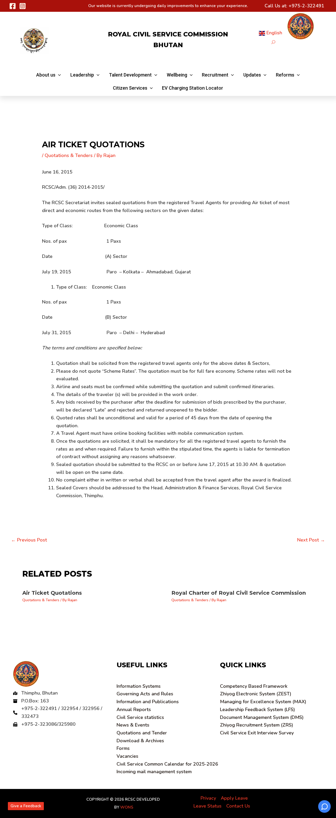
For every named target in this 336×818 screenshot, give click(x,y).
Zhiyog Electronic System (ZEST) (255, 694)
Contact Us (238, 806)
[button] (49, 75)
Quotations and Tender (142, 733)
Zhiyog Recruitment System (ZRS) (256, 725)
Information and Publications (148, 701)
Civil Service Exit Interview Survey (257, 733)
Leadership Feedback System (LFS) (257, 709)
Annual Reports (134, 709)
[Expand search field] (273, 42)
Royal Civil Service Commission (168, 34)
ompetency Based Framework (253, 686)
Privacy (208, 798)
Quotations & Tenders (69, 155)
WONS (126, 807)
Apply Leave (234, 798)
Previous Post (29, 540)
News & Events (133, 725)
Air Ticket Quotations (52, 593)
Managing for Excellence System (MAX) (263, 701)
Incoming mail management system (154, 771)
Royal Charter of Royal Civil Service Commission (238, 593)
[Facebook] (12, 6)
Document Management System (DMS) (262, 717)
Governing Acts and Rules (145, 694)
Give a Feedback (25, 806)
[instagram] (22, 6)
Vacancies (127, 756)
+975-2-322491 (306, 6)
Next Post (311, 540)
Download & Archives (140, 741)
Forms (123, 748)
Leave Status (207, 806)
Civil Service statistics (140, 717)
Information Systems (139, 686)
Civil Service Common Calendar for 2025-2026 (167, 764)
